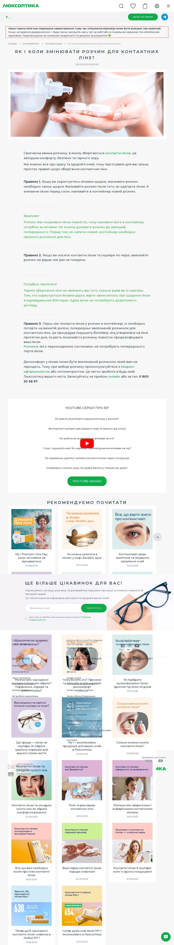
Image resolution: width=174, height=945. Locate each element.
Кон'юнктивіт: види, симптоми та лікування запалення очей (132, 558)
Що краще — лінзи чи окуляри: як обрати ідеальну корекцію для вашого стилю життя (31, 748)
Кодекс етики (74, 678)
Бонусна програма (77, 714)
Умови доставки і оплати (80, 690)
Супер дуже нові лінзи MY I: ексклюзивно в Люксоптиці (82, 932)
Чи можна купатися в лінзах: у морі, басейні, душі (82, 556)
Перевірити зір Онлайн (24, 665)
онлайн (114, 376)
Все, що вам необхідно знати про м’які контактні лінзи (31, 871)
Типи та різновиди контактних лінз (82, 807)
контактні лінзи (118, 153)
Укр (128, 649)
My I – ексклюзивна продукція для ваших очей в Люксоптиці (82, 746)
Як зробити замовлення (25, 696)
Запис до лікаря (143, 17)
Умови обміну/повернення (81, 696)
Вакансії (71, 708)
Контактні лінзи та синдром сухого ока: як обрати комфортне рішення (32, 809)
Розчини (31, 346)
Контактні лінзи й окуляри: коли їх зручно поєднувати (132, 869)
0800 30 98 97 (21, 644)
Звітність (71, 672)
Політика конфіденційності (81, 684)
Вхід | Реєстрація (130, 665)
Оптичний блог (20, 672)
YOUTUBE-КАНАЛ (87, 481)
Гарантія (71, 702)
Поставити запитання (23, 684)
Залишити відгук (21, 690)
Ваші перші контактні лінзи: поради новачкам (82, 869)
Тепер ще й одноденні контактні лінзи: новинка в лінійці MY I (31, 934)
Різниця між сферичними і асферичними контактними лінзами (132, 809)
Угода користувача (77, 665)
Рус (121, 649)
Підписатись (93, 608)
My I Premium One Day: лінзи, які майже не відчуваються (31, 558)
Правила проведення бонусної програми (89, 730)
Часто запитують (21, 678)
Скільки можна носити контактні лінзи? (132, 744)
